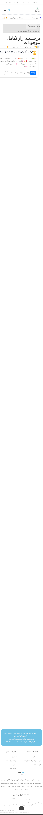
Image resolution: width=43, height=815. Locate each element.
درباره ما (15, 2)
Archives (31, 26)
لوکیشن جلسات (24, 2)
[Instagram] (25, 792)
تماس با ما (8, 2)
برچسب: (28, 31)
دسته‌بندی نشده (33, 73)
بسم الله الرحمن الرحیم (17, 18)
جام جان (37, 11)
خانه (38, 26)
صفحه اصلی (37, 757)
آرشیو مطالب (36, 764)
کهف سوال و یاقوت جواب (32, 760)
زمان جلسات (34, 2)
